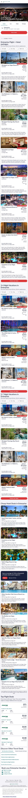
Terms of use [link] (11, 780)
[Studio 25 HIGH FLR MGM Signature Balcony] (14, 242)
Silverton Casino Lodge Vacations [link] (8, 757)
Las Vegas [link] (6, 38)
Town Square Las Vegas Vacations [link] (8, 762)
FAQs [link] (20, 780)
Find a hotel (14, 32)
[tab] (4, 23)
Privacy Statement (6, 796)
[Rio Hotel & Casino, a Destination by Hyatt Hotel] (14, 313)
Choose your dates (14, 280)
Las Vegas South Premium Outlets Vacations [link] (10, 759)
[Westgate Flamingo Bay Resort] (14, 127)
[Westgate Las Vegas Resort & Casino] (14, 72)
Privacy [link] (7, 780)
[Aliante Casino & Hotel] (14, 361)
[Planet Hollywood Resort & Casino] (14, 213)
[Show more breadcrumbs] (2, 38)
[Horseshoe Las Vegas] (14, 155)
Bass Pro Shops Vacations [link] (6, 764)
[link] (14, 770)
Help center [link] (16, 780)
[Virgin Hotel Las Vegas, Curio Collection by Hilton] (14, 184)
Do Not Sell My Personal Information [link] (11, 781)
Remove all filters (4, 51)
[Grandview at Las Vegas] (14, 270)
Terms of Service (13, 796)
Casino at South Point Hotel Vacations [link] (9, 754)
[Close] (25, 789)
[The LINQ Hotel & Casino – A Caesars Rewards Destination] (14, 338)
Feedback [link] (20, 781)
